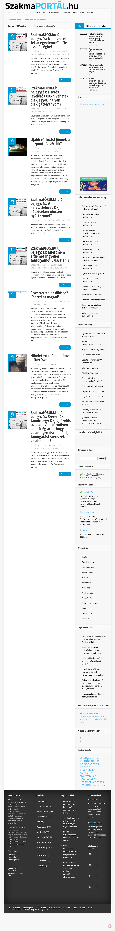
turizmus (86, 618)
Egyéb (52, 51)
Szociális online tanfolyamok (94, 300)
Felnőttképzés (13, 12)
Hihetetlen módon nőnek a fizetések (51, 357)
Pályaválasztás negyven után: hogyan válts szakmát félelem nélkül (96, 38)
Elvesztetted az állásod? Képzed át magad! (49, 295)
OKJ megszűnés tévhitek (92, 354)
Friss (80, 26)
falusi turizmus (88, 562)
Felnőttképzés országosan (35, 19)
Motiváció (45, 268)
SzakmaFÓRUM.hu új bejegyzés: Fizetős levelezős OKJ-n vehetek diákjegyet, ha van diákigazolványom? (49, 96)
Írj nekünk (12, 851)
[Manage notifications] (110, 926)
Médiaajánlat (13, 859)
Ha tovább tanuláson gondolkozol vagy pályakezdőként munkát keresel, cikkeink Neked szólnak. (90, 501)
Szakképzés (27, 12)
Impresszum (13, 854)
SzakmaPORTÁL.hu (17, 26)
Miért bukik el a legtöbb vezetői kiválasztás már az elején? (97, 68)
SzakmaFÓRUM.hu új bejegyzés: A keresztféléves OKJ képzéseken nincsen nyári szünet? (47, 207)
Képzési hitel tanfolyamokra (94, 349)
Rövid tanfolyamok (90, 373)
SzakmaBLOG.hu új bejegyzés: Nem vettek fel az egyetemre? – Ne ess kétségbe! (49, 40)
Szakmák (66, 12)
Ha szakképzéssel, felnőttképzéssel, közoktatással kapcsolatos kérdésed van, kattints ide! (97, 832)
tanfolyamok (87, 613)
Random (102, 26)
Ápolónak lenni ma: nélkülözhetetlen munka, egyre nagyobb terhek (96, 53)
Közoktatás (40, 12)
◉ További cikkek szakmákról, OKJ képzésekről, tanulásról (92, 420)
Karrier (90, 12)
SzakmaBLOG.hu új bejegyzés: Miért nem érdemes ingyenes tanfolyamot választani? (50, 254)
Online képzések (14, 19)
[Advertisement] (93, 140)
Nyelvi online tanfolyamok (93, 273)
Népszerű (90, 26)
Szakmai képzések (89, 603)
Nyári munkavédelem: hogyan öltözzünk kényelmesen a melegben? (97, 82)
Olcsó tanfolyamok (90, 368)
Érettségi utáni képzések (92, 386)
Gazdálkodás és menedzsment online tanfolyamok (91, 233)
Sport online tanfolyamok (93, 294)
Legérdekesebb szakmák (92, 396)
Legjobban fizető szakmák (93, 391)
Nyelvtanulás (54, 12)
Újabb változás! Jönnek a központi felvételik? (50, 141)
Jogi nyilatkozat (14, 857)
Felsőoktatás (78, 12)
